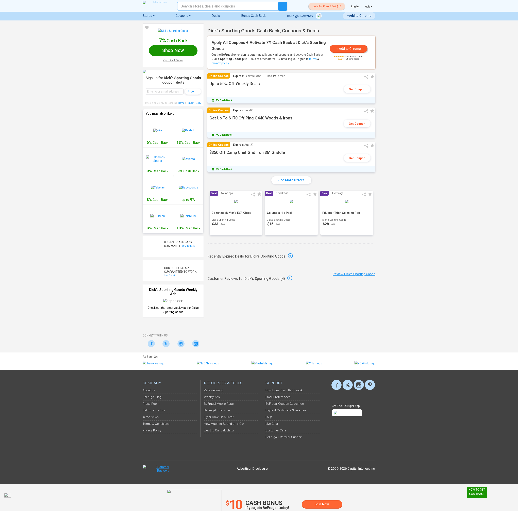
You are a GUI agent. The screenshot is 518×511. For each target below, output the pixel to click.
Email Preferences (278, 397)
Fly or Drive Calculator (219, 417)
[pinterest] (370, 385)
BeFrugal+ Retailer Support (283, 437)
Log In (355, 6)
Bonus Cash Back (253, 16)
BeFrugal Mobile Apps (219, 404)
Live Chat (271, 424)
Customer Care (275, 430)
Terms (181, 103)
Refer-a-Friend (213, 390)
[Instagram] (194, 343)
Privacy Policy (194, 103)
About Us (149, 390)
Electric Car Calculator (219, 430)
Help (368, 6)
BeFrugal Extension (217, 410)
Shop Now (173, 50)
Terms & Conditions (156, 424)
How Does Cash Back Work (284, 390)
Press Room (151, 404)
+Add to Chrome (359, 16)
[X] (348, 385)
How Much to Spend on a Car (224, 424)
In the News (151, 417)
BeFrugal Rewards (300, 16)
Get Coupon (357, 89)
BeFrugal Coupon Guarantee (284, 404)
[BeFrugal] (158, 2)
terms (313, 59)
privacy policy (220, 63)
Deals (216, 16)
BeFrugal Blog (152, 397)
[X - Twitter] (165, 343)
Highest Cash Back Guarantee (285, 410)
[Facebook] (150, 343)
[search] (282, 6)
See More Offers (291, 180)
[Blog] (179, 343)
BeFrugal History (154, 410)
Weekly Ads (212, 397)
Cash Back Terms (173, 60)
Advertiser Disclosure (252, 469)
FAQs (268, 417)
